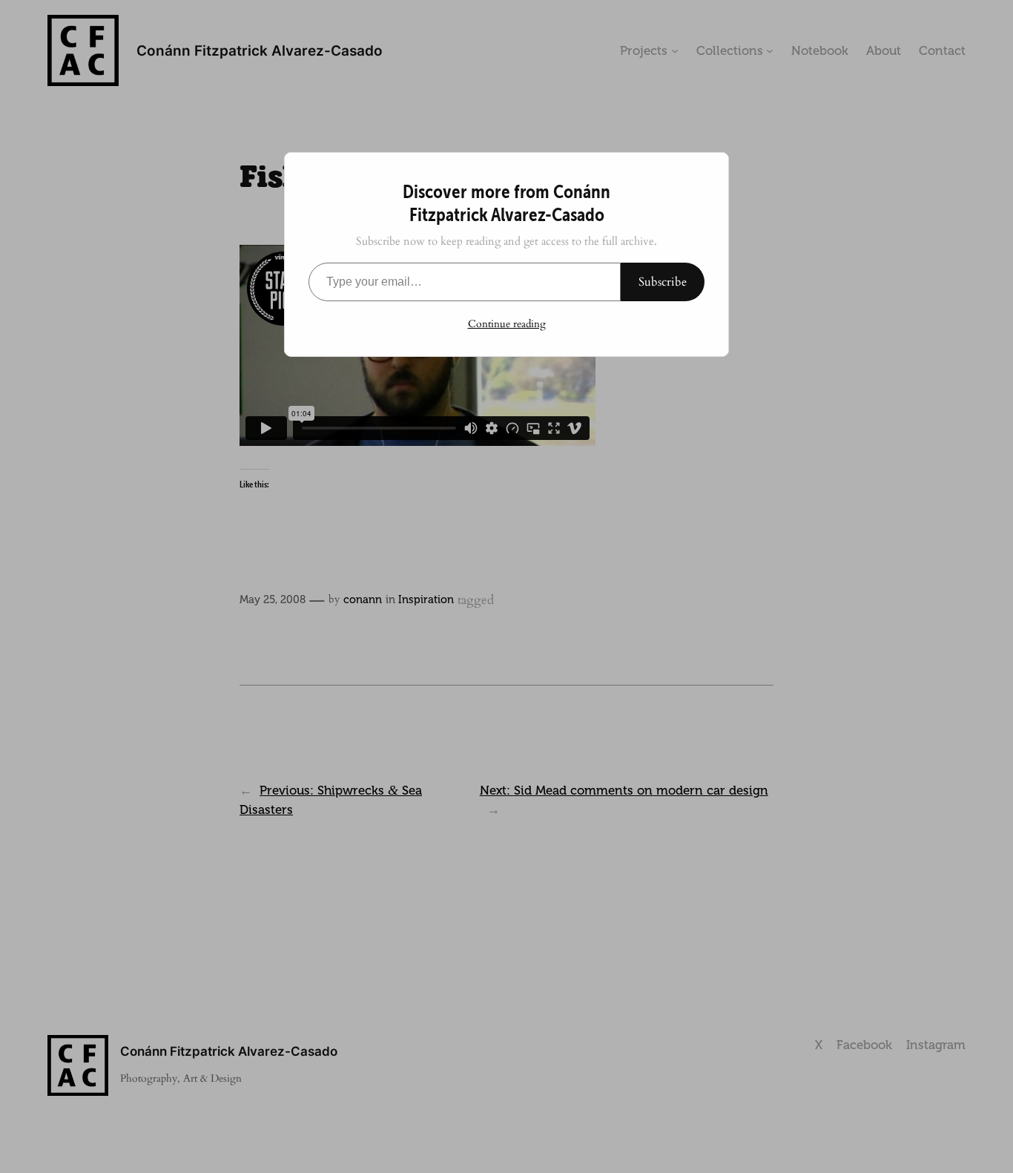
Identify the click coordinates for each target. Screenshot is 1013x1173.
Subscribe (663, 282)
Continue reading (507, 324)
